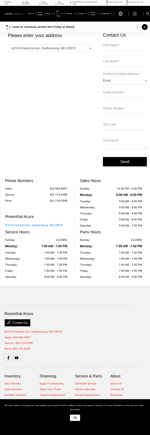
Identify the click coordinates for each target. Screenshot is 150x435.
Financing (48, 376)
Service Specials (85, 389)
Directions (116, 394)
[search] (147, 13)
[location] (70, 3)
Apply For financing (51, 383)
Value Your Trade (50, 389)
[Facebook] (8, 358)
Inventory (12, 376)
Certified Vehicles (15, 394)
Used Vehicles (13, 389)
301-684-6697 (58, 188)
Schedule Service (85, 383)
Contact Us (20, 322)
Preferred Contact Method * (121, 74)
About (115, 376)
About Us (116, 383)
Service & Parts (88, 376)
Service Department (87, 394)
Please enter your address (35, 35)
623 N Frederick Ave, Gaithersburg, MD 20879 (33, 225)
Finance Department (52, 394)
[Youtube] (17, 358)
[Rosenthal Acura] (15, 13)
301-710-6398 (58, 194)
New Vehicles (12, 383)
